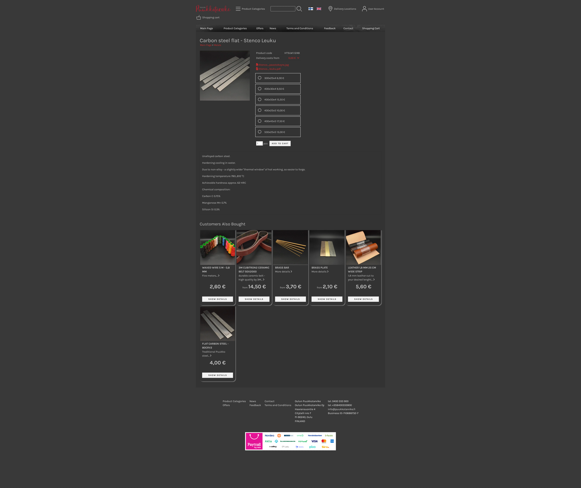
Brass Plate (320, 267)
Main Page (206, 28)
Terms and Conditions (299, 28)
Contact (348, 28)
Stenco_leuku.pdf (270, 68)
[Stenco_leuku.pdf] (257, 68)
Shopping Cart (371, 28)
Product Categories (235, 28)
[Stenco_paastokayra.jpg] (257, 64)
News (273, 28)
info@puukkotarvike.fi (341, 409)
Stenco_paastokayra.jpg (274, 64)
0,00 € (292, 57)
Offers (259, 28)
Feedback (330, 28)
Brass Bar (282, 267)
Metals (217, 45)
